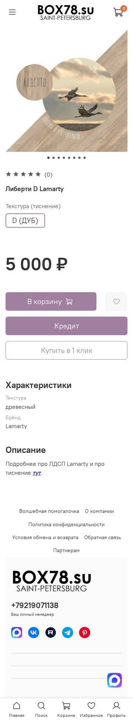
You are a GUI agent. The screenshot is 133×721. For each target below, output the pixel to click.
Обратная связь (102, 537)
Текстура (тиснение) (33, 206)
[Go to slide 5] (69, 158)
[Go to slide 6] (74, 158)
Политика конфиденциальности (66, 524)
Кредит (66, 325)
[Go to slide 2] (53, 158)
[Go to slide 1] (48, 158)
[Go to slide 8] (84, 158)
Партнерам (66, 550)
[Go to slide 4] (64, 158)
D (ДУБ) (25, 220)
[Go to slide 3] (59, 158)
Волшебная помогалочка (49, 511)
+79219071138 (34, 605)
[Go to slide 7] (79, 158)
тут (37, 472)
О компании (99, 511)
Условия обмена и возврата (45, 537)
